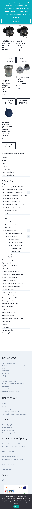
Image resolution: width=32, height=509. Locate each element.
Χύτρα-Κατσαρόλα (11, 230)
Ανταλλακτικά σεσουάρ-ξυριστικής (16, 195)
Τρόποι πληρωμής (7, 425)
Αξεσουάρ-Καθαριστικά (15, 233)
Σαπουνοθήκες (6, 321)
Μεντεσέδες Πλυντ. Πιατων (10, 304)
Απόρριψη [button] (16, 21)
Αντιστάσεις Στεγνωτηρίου (10, 260)
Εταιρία (4, 403)
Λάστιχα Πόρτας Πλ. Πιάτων (10, 298)
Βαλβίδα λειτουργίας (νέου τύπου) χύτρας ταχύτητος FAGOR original (7, 128)
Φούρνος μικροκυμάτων (12, 225)
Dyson (4, 163)
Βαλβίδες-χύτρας (13, 236)
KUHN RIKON (6, 169)
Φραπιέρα (8, 228)
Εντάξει (16, 506)
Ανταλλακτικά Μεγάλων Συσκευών (12, 190)
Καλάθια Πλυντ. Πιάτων (9, 292)
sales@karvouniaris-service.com (11, 376)
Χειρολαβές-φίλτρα (8, 327)
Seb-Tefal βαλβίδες (17, 245)
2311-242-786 (5, 373)
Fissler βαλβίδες (16, 239)
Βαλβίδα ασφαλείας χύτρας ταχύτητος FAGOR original (6, 86)
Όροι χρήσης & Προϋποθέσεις (10, 411)
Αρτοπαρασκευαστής (11, 198)
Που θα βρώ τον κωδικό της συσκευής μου (14, 414)
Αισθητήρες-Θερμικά (8, 181)
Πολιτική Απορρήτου (8, 409)
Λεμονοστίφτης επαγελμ (12, 207)
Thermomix (5, 178)
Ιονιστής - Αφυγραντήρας (13, 201)
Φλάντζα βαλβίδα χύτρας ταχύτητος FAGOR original (22, 45)
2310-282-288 (5, 371)
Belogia (4, 157)
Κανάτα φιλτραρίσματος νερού (14, 204)
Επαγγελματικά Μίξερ (9, 280)
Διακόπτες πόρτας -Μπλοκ (10, 271)
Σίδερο (7, 219)
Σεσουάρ (4, 324)
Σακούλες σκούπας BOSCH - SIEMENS (13, 318)
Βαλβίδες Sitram (16, 251)
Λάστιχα (10, 254)
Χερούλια (10, 257)
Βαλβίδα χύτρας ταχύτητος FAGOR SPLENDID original (8, 45)
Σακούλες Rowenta (8, 315)
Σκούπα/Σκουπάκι (10, 222)
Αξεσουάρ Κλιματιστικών (10, 266)
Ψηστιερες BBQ (7, 333)
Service (4, 406)
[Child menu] (28, 236)
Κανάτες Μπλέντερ (8, 295)
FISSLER (4, 166)
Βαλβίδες (5, 268)
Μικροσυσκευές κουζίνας (12, 210)
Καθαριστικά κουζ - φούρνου (11, 286)
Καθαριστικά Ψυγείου (8, 289)
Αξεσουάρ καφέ (7, 263)
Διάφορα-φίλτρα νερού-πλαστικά (12, 274)
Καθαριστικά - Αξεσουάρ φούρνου (12, 283)
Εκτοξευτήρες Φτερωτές (9, 277)
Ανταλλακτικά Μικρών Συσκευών (12, 192)
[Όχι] (30, 502)
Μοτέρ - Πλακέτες (7, 306)
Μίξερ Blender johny (11, 216)
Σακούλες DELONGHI (8, 312)
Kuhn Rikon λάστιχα (8, 172)
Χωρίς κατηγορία (7, 330)
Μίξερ (7, 213)
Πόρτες (4, 309)
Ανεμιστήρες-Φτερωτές (9, 184)
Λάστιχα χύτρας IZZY (8, 301)
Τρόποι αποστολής (7, 427)
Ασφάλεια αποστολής (8, 430)
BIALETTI (5, 160)
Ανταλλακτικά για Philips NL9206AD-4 (13, 187)
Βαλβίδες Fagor (16, 248)
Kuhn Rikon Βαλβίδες (17, 242)
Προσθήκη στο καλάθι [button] (9, 60)
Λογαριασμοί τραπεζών (9, 433)
